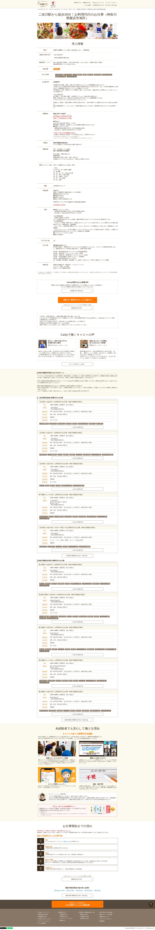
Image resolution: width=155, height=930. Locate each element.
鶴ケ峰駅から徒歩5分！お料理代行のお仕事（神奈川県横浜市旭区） (61, 564)
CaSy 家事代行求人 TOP (42, 9)
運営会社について (104, 916)
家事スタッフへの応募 (106, 914)
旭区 (74, 9)
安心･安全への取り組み (111, 5)
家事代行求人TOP (76, 308)
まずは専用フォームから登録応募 (77, 904)
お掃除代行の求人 (84, 916)
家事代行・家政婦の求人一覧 (55, 9)
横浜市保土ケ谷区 (59, 890)
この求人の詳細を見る (77, 427)
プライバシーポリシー (106, 919)
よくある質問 (87, 5)
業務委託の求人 (87, 2)
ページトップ (151, 905)
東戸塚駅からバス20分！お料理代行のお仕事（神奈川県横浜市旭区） (61, 494)
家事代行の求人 (84, 914)
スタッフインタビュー (44, 921)
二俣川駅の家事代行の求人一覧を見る (77, 555)
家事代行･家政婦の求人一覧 (87, 912)
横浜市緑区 (79, 890)
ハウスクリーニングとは (66, 918)
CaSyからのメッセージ (98, 2)
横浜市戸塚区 (70, 890)
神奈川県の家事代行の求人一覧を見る (77, 895)
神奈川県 (65, 9)
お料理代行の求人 (84, 918)
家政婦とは (62, 920)
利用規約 (102, 921)
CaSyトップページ (43, 912)
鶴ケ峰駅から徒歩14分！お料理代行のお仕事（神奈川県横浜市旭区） (61, 691)
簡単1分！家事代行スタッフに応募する (77, 300)
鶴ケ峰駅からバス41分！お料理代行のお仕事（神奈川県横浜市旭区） (61, 660)
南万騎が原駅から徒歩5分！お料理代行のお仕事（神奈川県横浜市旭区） (62, 594)
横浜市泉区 (97, 890)
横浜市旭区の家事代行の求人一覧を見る (76, 720)
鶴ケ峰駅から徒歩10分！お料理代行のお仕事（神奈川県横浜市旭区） (61, 627)
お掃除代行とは (64, 914)
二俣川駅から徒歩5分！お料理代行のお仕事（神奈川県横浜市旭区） (61, 402)
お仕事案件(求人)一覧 (98, 5)
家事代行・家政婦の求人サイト (43, 1)
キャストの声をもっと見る (76, 364)
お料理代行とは (64, 916)
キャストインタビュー (111, 2)
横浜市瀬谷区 (88, 890)
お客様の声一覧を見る (76, 290)
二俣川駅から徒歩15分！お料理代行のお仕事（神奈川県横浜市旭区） (61, 464)
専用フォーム (66, 841)
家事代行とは (77, 2)
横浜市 (70, 9)
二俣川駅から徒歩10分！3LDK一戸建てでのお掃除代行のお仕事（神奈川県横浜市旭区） (67, 527)
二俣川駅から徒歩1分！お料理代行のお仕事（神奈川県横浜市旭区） (61, 433)
